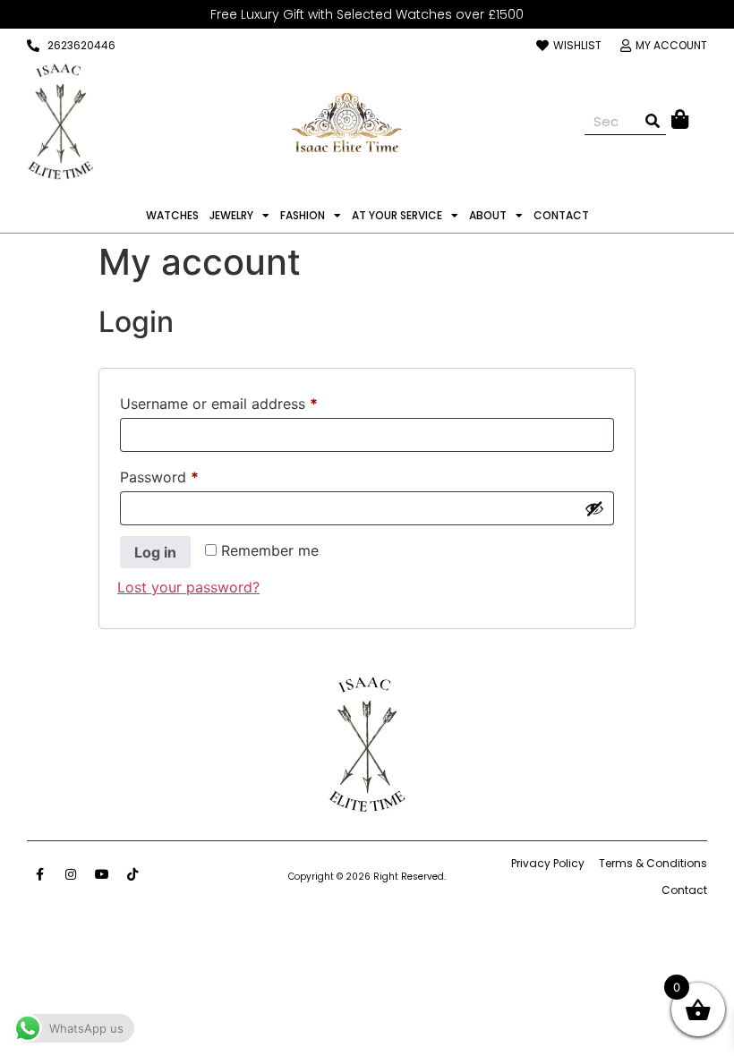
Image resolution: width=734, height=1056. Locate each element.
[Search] (652, 121)
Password (189, 474)
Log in (155, 552)
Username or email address (248, 401)
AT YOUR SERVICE (397, 215)
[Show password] (594, 508)
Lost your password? (188, 587)
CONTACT (561, 215)
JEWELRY (231, 215)
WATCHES (172, 215)
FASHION (302, 215)
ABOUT (488, 215)
